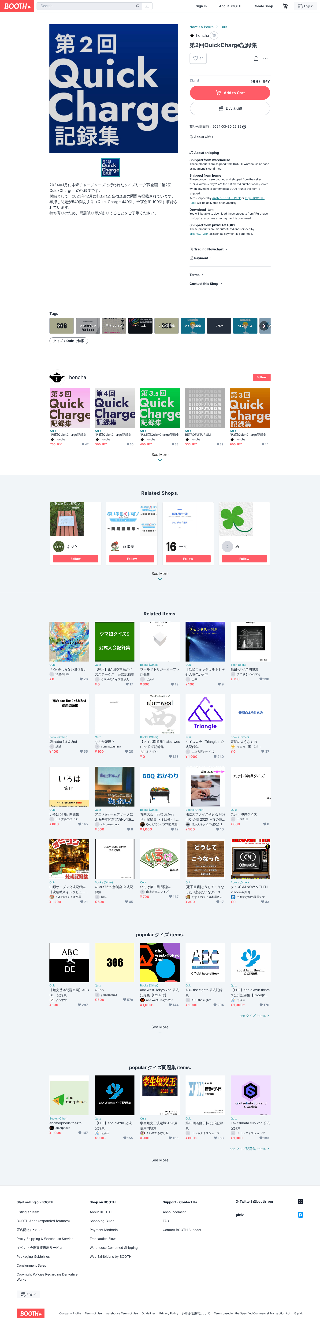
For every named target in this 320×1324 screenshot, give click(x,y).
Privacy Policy (168, 1313)
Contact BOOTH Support (182, 1230)
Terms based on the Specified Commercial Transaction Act (252, 1313)
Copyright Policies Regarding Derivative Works (47, 1276)
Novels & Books (201, 27)
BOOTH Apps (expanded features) (43, 1221)
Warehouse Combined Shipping (114, 1248)
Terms (195, 275)
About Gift (202, 137)
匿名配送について (30, 1230)
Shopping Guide (102, 1221)
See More (160, 574)
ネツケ (72, 546)
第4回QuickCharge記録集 (113, 434)
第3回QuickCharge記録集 (248, 434)
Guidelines (149, 1313)
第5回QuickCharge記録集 (68, 434)
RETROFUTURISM (198, 434)
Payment (201, 258)
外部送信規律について (196, 1313)
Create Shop (263, 6)
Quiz (223, 27)
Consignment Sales (31, 1265)
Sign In (201, 6)
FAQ (166, 1221)
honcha (77, 377)
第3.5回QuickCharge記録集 (159, 434)
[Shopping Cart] (285, 6)
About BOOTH (230, 6)
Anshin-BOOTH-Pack (226, 198)
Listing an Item (28, 1212)
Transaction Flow (102, 1239)
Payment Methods (104, 1230)
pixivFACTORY (199, 233)
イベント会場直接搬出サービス (40, 1248)
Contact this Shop (204, 284)
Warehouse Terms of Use (122, 1313)
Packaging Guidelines (33, 1256)
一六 (183, 546)
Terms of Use (93, 1313)
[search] (137, 6)
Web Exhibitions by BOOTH (110, 1256)
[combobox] (89, 6)
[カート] (214, 35)
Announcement (174, 1212)
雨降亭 (128, 546)
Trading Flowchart (208, 249)
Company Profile (70, 1313)
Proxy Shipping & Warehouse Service (45, 1239)
